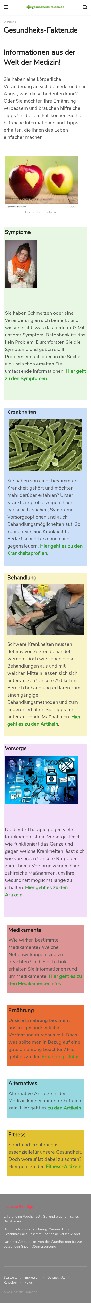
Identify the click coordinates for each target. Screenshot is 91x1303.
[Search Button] (85, 7)
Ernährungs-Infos (61, 1056)
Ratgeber (10, 1283)
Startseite (10, 1277)
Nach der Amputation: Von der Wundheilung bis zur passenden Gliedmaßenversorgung (43, 1244)
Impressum (32, 1277)
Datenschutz (56, 1277)
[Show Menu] (6, 7)
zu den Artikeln (64, 1108)
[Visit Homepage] (45, 7)
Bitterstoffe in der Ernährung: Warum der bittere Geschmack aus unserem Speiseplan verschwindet (42, 1231)
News (28, 1283)
